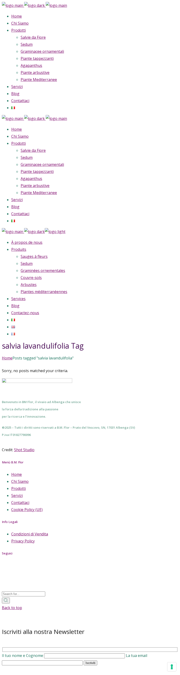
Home (16, 474)
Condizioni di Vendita (29, 534)
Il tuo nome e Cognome (23, 655)
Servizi (17, 495)
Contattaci (20, 502)
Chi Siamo (20, 481)
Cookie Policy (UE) (27, 509)
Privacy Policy (23, 541)
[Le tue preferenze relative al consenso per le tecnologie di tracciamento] (171, 666)
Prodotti (18, 488)
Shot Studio (24, 449)
